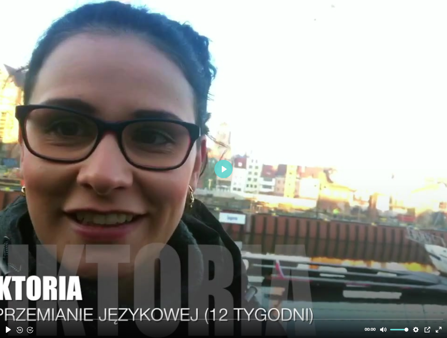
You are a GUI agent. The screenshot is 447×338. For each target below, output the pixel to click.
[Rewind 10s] (19, 330)
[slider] (224, 319)
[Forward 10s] (30, 330)
